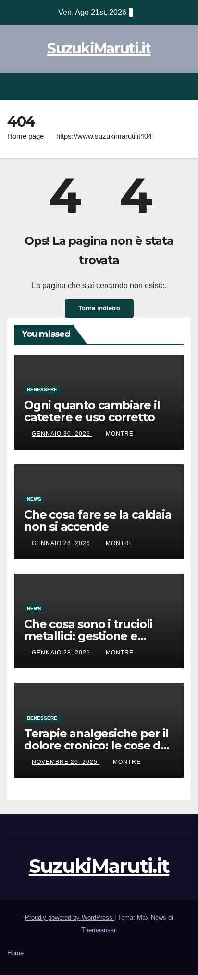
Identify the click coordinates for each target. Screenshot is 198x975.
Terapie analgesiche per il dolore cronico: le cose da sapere (96, 745)
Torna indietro (99, 308)
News (34, 499)
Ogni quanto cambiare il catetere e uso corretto (92, 411)
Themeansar (98, 930)
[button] (166, 86)
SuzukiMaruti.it (99, 48)
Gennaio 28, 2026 (62, 543)
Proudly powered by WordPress (69, 917)
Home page (25, 136)
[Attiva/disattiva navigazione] (183, 86)
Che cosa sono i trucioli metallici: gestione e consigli (88, 636)
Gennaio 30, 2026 (62, 433)
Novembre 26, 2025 (65, 762)
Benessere (42, 389)
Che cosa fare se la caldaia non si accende (98, 521)
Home (15, 953)
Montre (120, 433)
